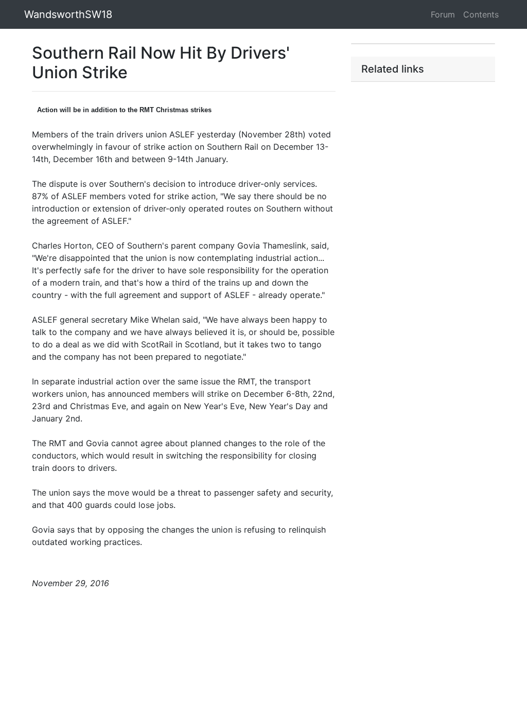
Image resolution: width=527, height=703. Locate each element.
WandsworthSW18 (68, 14)
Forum (443, 14)
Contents (481, 14)
